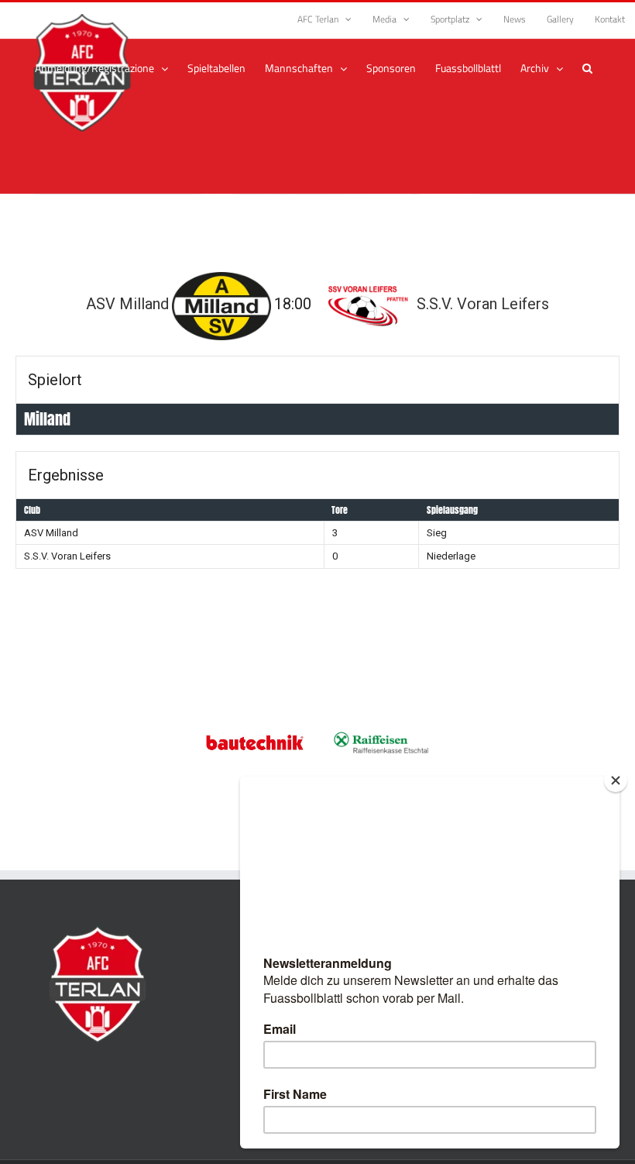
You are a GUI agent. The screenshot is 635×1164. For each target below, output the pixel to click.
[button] (587, 68)
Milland (47, 419)
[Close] (615, 780)
